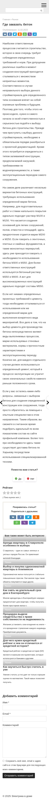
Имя (6, 702)
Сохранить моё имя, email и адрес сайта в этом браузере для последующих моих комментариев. (24, 765)
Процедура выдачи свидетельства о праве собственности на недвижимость (23, 617)
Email (6, 713)
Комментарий (11, 725)
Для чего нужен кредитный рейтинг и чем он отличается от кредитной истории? (22, 643)
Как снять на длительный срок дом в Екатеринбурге (22, 591)
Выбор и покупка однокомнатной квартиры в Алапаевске (24, 568)
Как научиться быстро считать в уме (23, 668)
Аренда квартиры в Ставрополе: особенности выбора (23, 544)
